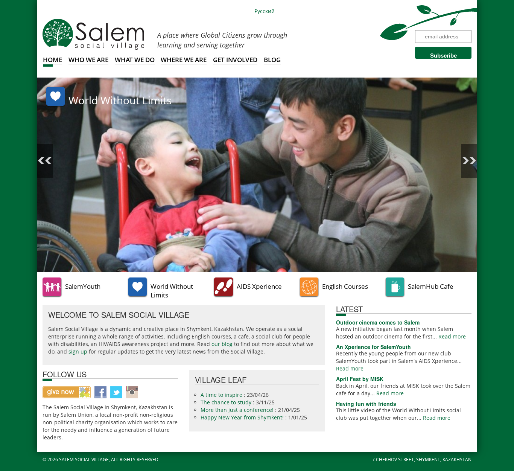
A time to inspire (222, 394)
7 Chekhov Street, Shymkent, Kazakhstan (421, 459)
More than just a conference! (238, 409)
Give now (67, 392)
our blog (222, 344)
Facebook (100, 392)
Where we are (184, 59)
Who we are (88, 59)
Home (52, 59)
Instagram (132, 392)
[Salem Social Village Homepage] (93, 33)
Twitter (116, 392)
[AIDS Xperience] (257, 174)
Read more (452, 336)
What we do (135, 59)
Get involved (235, 59)
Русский (264, 11)
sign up (77, 351)
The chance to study (227, 402)
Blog (272, 59)
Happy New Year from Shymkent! (243, 417)
